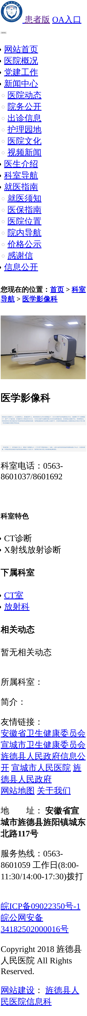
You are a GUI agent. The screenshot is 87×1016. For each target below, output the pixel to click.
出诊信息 (24, 118)
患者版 (37, 19)
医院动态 (24, 95)
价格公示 (24, 244)
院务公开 (24, 106)
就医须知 (24, 198)
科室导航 (21, 175)
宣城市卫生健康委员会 (43, 745)
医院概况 (21, 60)
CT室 (13, 595)
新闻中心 (21, 83)
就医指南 (21, 187)
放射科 (17, 606)
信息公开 (21, 267)
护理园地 (24, 129)
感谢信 (20, 255)
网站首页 (21, 49)
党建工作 (21, 72)
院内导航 (24, 232)
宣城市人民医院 (41, 767)
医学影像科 (40, 299)
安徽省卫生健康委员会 (43, 733)
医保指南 (24, 210)
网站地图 (18, 790)
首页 (57, 289)
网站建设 (18, 990)
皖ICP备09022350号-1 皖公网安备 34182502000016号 (40, 917)
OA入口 (66, 19)
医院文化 (24, 141)
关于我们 (54, 790)
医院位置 (24, 221)
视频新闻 (24, 152)
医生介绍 (21, 164)
